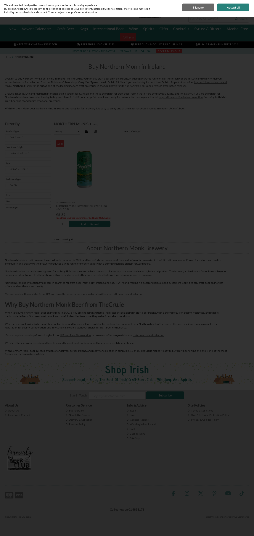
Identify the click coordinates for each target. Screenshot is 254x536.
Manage (198, 7)
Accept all (233, 7)
